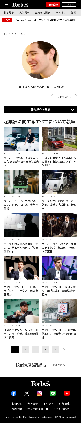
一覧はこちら (57, 365)
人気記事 (24, 12)
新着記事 (9, 12)
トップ (7, 34)
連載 (73, 12)
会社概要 (32, 403)
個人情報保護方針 (37, 409)
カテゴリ (61, 12)
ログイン (69, 4)
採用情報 (16, 409)
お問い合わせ (62, 409)
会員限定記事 (42, 12)
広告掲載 (64, 403)
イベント (48, 403)
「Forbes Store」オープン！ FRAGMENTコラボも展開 (44, 20)
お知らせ (16, 403)
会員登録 (53, 4)
